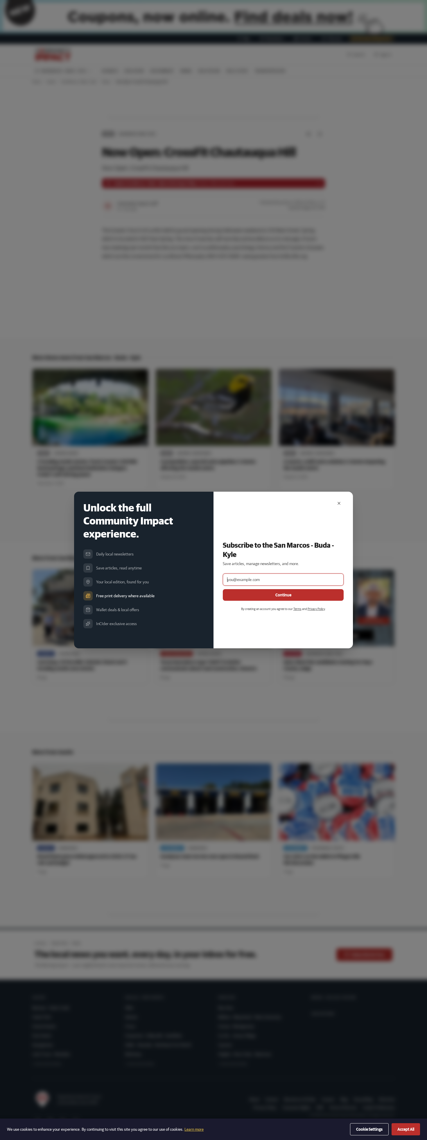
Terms (297, 609)
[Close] (339, 503)
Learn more (194, 1129)
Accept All (405, 1129)
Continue (283, 595)
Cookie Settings (369, 1129)
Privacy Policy (316, 609)
